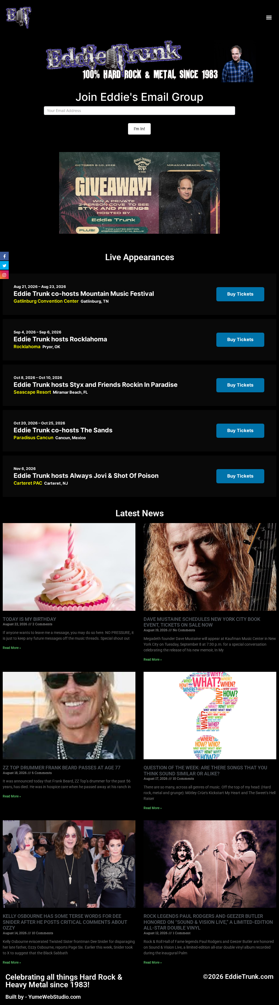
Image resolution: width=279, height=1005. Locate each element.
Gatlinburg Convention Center (46, 301)
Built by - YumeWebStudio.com (43, 997)
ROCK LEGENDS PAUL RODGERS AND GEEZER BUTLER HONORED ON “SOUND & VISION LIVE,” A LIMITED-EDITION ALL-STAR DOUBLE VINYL (208, 922)
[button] (269, 17)
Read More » (12, 648)
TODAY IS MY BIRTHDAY (29, 619)
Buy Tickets (240, 294)
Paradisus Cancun (33, 437)
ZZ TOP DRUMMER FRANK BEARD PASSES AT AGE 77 (61, 767)
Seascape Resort (32, 392)
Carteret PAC (28, 483)
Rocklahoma (27, 346)
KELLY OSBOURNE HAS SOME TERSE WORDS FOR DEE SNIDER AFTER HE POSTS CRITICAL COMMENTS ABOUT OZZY (65, 922)
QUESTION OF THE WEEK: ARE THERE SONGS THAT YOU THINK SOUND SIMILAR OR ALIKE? (205, 770)
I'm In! (139, 128)
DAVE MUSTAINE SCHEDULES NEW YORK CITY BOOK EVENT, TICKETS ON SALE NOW (202, 622)
